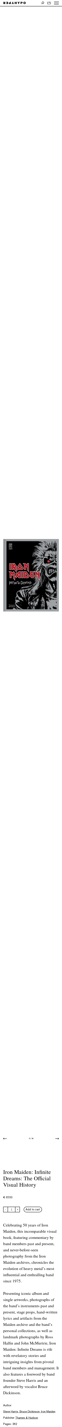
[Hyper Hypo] (14, 3)
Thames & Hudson (26, 1418)
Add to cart (33, 1209)
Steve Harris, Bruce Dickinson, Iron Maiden (29, 1411)
